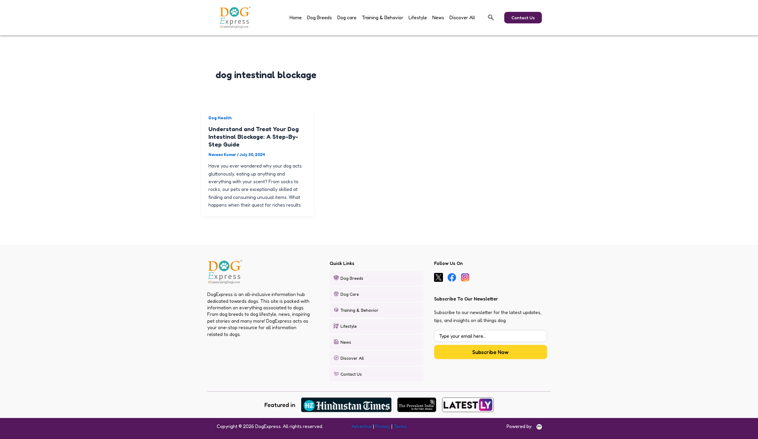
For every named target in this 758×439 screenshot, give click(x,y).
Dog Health (220, 117)
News (438, 17)
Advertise (361, 426)
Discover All (462, 17)
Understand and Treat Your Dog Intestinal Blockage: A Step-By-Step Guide (253, 137)
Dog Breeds (319, 17)
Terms (400, 426)
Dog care (346, 17)
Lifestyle (418, 17)
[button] (491, 17)
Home (296, 17)
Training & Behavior (382, 17)
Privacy (382, 426)
